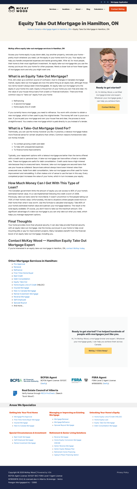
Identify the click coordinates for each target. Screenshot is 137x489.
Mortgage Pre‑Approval (23, 417)
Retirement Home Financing (64, 452)
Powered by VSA (44, 472)
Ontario (38, 29)
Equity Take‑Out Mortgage (104, 423)
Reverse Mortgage (21, 297)
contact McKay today (75, 248)
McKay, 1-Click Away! (98, 351)
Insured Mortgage (21, 288)
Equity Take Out (20, 282)
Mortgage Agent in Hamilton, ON (57, 29)
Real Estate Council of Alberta (40, 390)
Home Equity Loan (101, 420)
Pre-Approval (19, 264)
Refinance (18, 270)
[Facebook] (104, 2)
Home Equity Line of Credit (25, 285)
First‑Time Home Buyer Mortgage (27, 420)
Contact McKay (108, 107)
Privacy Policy (123, 472)
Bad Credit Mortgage (22, 437)
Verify (43, 383)
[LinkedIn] (101, 2)
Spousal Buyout (20, 303)
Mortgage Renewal (61, 419)
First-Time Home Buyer (23, 273)
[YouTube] (108, 2)
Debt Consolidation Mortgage (105, 426)
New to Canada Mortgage (25, 291)
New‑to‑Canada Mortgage (24, 426)
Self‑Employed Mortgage (23, 440)
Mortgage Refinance (62, 422)
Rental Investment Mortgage (26, 294)
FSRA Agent (99, 377)
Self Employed (20, 300)
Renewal (17, 267)
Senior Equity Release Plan (64, 449)
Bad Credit (18, 276)
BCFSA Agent (49, 377)
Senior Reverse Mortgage (64, 446)
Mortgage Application (119, 2)
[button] (118, 9)
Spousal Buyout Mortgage (64, 425)
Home (30, 29)
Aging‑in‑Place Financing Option (66, 455)
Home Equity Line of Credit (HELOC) (108, 417)
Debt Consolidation (22, 279)
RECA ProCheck (48, 393)
